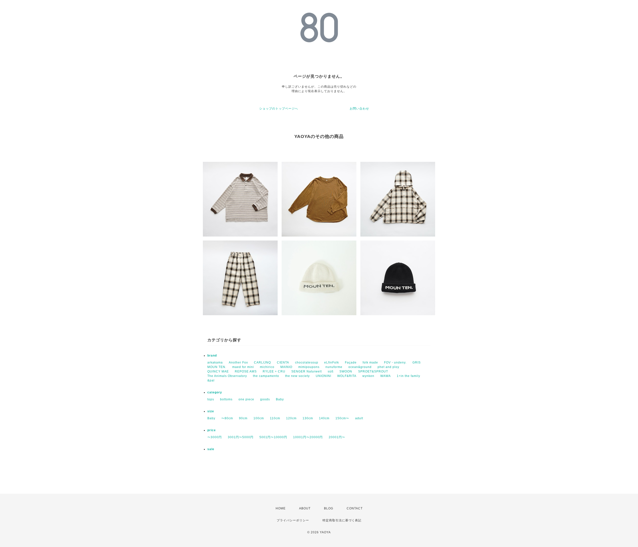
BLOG (328, 508)
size (210, 411)
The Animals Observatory (227, 376)
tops (210, 399)
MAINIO (286, 367)
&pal (211, 380)
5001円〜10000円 (273, 437)
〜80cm (227, 418)
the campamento (266, 376)
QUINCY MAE (218, 371)
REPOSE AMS (246, 371)
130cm (308, 418)
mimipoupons (308, 367)
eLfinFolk (331, 362)
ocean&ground (360, 367)
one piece (246, 399)
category (214, 392)
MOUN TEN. (216, 367)
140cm (324, 418)
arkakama (215, 362)
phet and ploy (388, 367)
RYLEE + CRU (274, 371)
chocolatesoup (306, 362)
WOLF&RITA (346, 376)
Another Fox (238, 362)
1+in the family (408, 376)
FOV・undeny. (395, 362)
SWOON (345, 371)
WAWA (385, 376)
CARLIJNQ (262, 362)
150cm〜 (342, 418)
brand (212, 355)
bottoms (226, 399)
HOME (281, 508)
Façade (351, 362)
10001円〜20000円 (308, 437)
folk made (370, 362)
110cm (275, 418)
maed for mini (243, 367)
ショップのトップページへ (278, 108)
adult (359, 418)
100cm (258, 418)
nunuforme (333, 367)
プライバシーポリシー (293, 520)
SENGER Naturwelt (306, 371)
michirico (267, 367)
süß (330, 371)
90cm (243, 418)
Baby (280, 399)
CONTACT (355, 508)
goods (265, 399)
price (211, 430)
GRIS (416, 362)
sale (210, 449)
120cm (291, 418)
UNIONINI (323, 376)
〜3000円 (214, 437)
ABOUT (305, 508)
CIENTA (283, 362)
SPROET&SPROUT (373, 371)
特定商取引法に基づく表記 (341, 520)
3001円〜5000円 (240, 437)
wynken (368, 376)
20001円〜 (337, 437)
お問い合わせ (359, 108)
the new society (297, 376)
